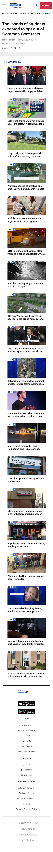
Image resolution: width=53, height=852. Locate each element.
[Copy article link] (19, 48)
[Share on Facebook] (11, 48)
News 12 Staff (8, 40)
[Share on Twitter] (15, 48)
